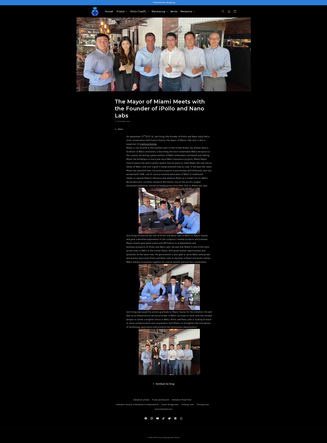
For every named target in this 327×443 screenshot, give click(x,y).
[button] (122, 11)
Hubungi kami (187, 404)
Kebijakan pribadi (141, 400)
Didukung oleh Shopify (171, 437)
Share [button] (120, 129)
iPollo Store (157, 437)
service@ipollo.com (163, 409)
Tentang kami (203, 404)
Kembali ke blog (165, 383)
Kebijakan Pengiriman (181, 400)
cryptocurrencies (148, 144)
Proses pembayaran (160, 400)
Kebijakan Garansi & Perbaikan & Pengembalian (137, 404)
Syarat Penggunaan (170, 404)
